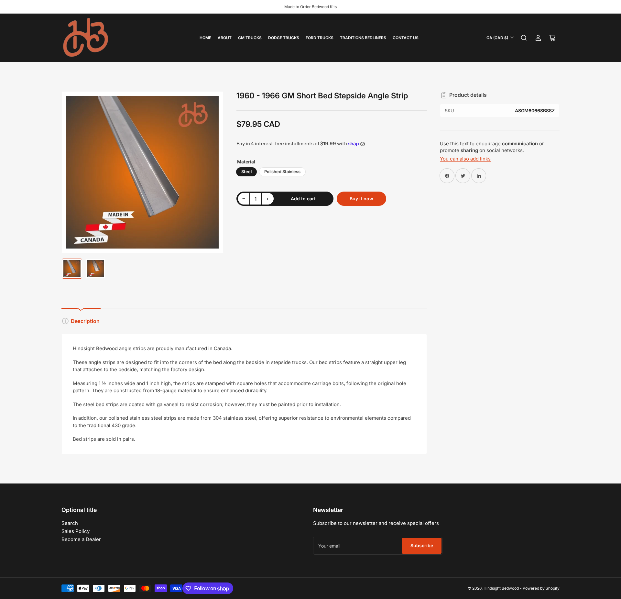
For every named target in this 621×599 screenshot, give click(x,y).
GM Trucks (250, 37)
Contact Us (406, 37)
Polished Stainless (282, 171)
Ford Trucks (319, 37)
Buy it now (361, 198)
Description (85, 321)
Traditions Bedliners (363, 37)
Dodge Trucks (283, 37)
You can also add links (465, 159)
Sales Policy (75, 531)
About (225, 37)
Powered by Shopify (541, 588)
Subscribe (421, 545)
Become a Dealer (81, 539)
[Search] (524, 38)
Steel (246, 171)
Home (205, 37)
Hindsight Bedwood (501, 588)
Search (69, 523)
